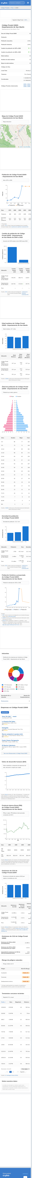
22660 (28, 86)
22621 (25, 85)
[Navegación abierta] (28, 3)
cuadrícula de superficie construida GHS (19, 226)
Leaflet (20, 146)
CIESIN (6, 378)
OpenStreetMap (27, 146)
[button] (17, 2)
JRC (6, 225)
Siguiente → (23, 1071)
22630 (28, 85)
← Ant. (6, 1071)
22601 (25, 84)
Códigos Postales (5, 7)
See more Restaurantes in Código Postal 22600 (15, 753)
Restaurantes (4, 701)
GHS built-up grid (12, 616)
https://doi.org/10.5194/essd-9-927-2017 (10, 624)
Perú (12, 7)
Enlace (4, 620)
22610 (28, 84)
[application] (15, 195)
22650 (25, 86)
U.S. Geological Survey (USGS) (11, 1075)
